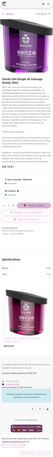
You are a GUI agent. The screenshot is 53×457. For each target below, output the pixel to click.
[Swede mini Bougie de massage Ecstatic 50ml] (26, 312)
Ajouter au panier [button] (35, 205)
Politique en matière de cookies (13, 445)
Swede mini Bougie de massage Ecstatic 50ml (22, 339)
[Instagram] (40, 409)
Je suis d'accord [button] (43, 453)
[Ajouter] (13, 205)
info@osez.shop (12, 384)
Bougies (10, 13)
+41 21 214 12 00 (12, 381)
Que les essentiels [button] (27, 453)
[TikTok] (47, 409)
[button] (42, 14)
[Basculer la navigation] (48, 4)
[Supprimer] (4, 205)
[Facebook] (32, 409)
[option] (26, 319)
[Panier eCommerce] (43, 4)
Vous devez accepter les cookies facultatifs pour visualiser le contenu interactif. (26, 395)
